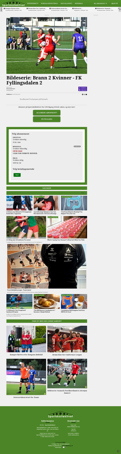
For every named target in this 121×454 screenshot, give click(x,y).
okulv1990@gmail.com (73, 426)
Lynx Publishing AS (67, 445)
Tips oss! (83, 90)
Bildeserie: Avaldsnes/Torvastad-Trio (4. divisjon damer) (83, 8)
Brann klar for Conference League (37, 8)
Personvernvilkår (60, 442)
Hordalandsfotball (49, 3)
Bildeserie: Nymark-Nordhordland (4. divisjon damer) (106, 8)
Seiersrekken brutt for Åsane (59, 8)
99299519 (83, 88)
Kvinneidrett (32, 3)
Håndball (79, 3)
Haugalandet (66, 3)
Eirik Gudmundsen (73, 435)
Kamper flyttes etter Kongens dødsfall (12, 8)
